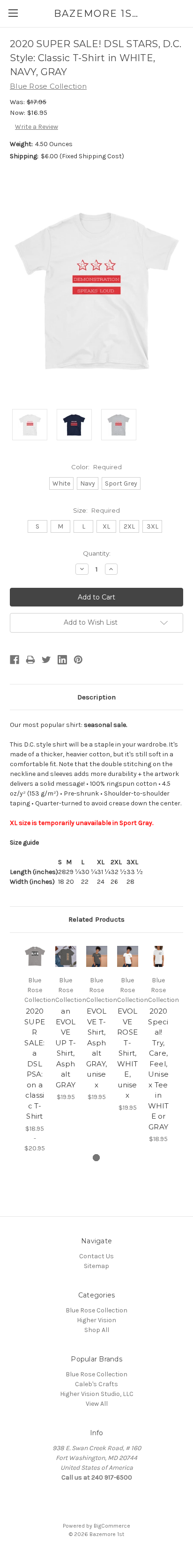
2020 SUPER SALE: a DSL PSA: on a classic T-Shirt (34, 1064)
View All (97, 1404)
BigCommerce (112, 1526)
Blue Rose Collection (96, 1310)
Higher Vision (96, 1320)
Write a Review (36, 127)
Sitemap (96, 1266)
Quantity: (97, 553)
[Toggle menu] (13, 13)
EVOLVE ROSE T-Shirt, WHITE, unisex (127, 1053)
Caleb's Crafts (96, 1384)
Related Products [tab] (96, 919)
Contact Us (96, 1256)
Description (96, 697)
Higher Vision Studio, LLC (97, 1394)
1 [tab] (96, 1157)
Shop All (96, 1330)
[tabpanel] (34, 1048)
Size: (96, 510)
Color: (96, 467)
